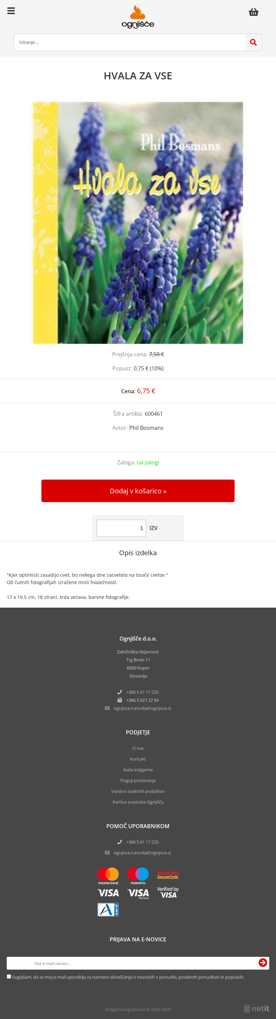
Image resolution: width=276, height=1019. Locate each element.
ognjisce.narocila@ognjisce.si (142, 853)
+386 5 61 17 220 (142, 692)
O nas (138, 748)
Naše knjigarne (138, 770)
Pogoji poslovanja (138, 780)
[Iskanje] (253, 42)
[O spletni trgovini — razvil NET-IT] (256, 1009)
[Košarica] (255, 12)
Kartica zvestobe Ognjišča (138, 802)
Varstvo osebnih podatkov (138, 791)
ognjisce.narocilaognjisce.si (142, 708)
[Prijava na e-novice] (262, 963)
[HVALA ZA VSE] (138, 223)
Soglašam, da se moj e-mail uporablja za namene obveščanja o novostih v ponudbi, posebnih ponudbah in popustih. (128, 977)
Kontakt (138, 759)
